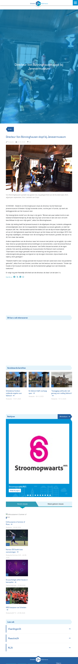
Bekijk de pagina (15, 457)
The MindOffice (66, 640)
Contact (23, 632)
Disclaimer (43, 632)
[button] (28, 462)
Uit (11, 129)
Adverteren (12, 632)
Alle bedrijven (64, 416)
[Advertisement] (39, 297)
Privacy (33, 632)
